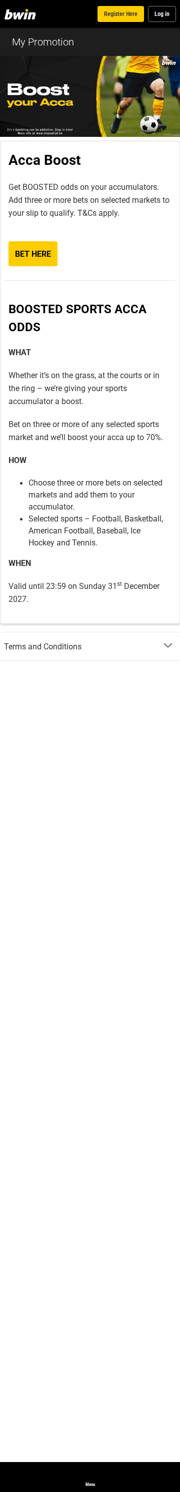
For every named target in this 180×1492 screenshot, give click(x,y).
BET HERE (33, 254)
